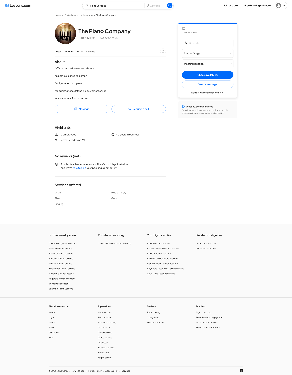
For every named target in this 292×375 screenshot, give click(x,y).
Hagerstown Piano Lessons (62, 278)
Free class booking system (209, 317)
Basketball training (107, 322)
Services (90, 51)
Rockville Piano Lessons (60, 248)
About (58, 51)
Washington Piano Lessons (62, 268)
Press (51, 327)
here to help (79, 167)
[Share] (163, 51)
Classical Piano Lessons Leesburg (114, 243)
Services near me (155, 322)
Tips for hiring (153, 312)
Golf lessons (104, 327)
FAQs (80, 51)
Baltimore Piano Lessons (61, 288)
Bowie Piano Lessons (59, 283)
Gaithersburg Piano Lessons (62, 243)
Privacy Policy (95, 370)
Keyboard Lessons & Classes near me (165, 268)
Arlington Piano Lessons (60, 263)
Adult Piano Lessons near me (161, 273)
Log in (51, 317)
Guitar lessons (105, 332)
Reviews (69, 51)
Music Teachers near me (159, 253)
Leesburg (88, 15)
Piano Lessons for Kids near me (162, 263)
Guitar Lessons (72, 15)
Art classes (103, 342)
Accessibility (111, 370)
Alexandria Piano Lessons (61, 273)
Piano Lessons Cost (206, 243)
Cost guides (153, 317)
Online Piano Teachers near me (162, 258)
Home (58, 15)
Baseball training (106, 347)
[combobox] (114, 5)
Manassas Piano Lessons (61, 258)
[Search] (169, 5)
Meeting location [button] (193, 63)
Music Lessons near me (158, 243)
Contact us (54, 332)
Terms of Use (77, 370)
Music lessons (104, 312)
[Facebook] (241, 371)
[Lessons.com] (18, 5)
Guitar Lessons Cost (206, 248)
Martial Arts (103, 352)
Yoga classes (104, 357)
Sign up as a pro (203, 312)
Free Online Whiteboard (208, 327)
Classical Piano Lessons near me (163, 248)
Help (51, 337)
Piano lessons (104, 317)
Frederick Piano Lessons (61, 253)
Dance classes (105, 337)
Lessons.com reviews (206, 322)
